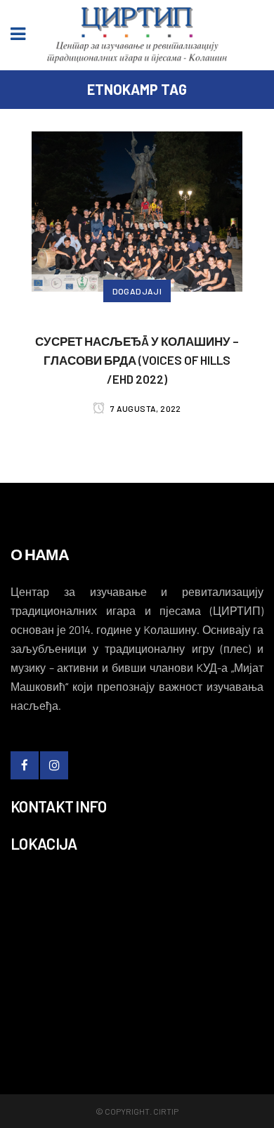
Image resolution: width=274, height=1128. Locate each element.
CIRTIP (165, 1111)
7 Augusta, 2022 (145, 408)
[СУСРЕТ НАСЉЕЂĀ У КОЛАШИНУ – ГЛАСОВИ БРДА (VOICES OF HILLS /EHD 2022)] (137, 209)
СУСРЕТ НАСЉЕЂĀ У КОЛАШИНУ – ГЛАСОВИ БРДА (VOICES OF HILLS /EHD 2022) (137, 360)
